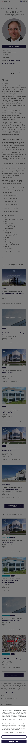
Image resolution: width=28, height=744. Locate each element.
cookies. (22, 733)
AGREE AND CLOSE (14, 741)
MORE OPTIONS (14, 737)
